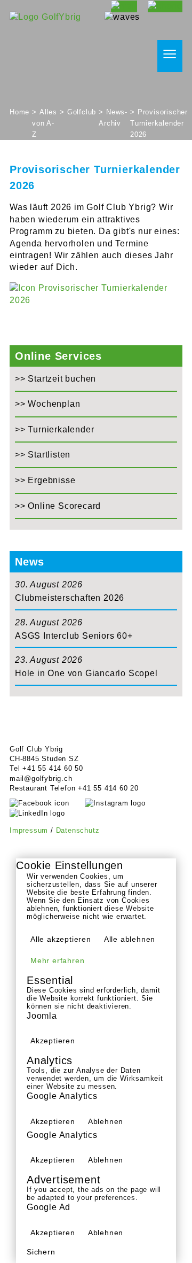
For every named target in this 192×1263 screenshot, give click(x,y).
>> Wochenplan (47, 403)
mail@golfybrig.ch (41, 778)
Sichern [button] (41, 1251)
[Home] (45, 16)
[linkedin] (45, 813)
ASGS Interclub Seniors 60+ (74, 635)
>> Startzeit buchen (55, 378)
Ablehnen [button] (105, 1121)
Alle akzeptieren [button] (60, 939)
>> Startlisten (42, 454)
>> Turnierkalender (54, 429)
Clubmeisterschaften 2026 (69, 597)
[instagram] (123, 803)
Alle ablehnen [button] (129, 939)
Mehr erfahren (57, 960)
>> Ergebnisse (45, 480)
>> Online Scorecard (58, 505)
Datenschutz (78, 830)
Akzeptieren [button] (52, 1040)
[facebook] (47, 803)
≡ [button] (170, 54)
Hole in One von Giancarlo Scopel (86, 673)
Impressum (29, 830)
